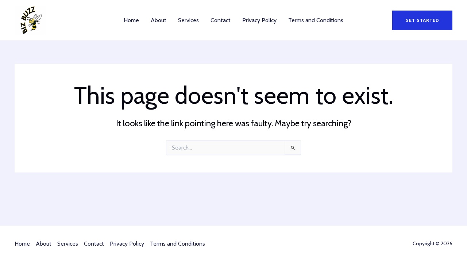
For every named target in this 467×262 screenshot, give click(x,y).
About (158, 20)
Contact (221, 20)
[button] (422, 20)
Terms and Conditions (315, 20)
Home (131, 20)
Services (188, 20)
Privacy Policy (259, 20)
